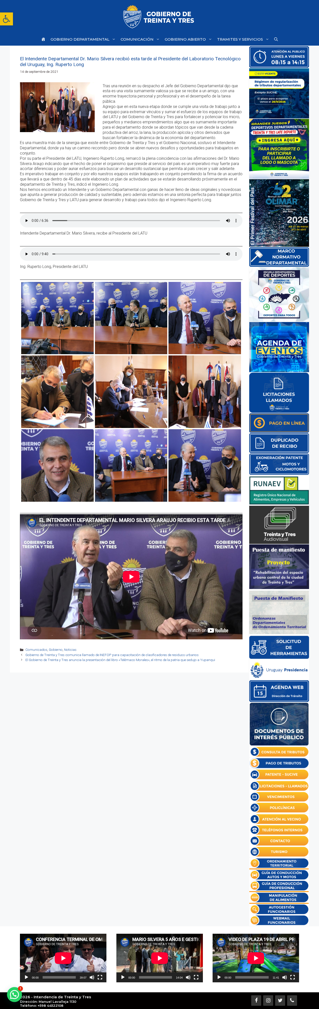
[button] (6, 18)
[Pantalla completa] (99, 977)
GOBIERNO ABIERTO (185, 39)
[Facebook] (256, 1000)
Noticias (70, 650)
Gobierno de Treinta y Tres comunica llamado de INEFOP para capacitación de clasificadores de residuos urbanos (112, 655)
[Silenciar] (91, 977)
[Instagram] (268, 1000)
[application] (63, 958)
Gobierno (56, 650)
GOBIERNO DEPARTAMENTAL (80, 39)
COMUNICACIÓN (137, 39)
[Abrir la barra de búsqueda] (276, 39)
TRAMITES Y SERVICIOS (240, 39)
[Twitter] (280, 1000)
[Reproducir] (26, 977)
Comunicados (36, 650)
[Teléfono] (292, 1000)
